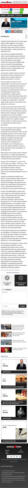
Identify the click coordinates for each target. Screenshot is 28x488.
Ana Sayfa (7, 450)
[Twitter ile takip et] (11, 456)
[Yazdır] (18, 31)
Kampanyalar (21, 451)
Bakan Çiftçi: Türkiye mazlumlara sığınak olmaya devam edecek (12, 478)
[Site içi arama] (26, 2)
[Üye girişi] (16, 456)
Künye (7, 451)
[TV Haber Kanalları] (16, 2)
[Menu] (14, 2)
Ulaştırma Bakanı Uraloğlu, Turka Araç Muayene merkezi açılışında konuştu (12, 473)
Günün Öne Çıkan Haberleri (7, 466)
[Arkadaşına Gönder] (15, 31)
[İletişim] (23, 2)
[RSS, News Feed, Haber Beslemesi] (14, 456)
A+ (26, 35)
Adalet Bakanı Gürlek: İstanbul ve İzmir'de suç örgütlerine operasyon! (13, 480)
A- (26, 37)
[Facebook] (6, 31)
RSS (21, 450)
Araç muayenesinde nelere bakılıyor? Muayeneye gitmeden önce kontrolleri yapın (13, 476)
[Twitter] (9, 31)
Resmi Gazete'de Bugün (7, 474)
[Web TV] (19, 2)
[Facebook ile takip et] (8, 456)
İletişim (7, 453)
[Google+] (12, 31)
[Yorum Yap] (21, 31)
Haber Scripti (12, 461)
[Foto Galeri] (21, 2)
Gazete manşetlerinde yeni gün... (8, 470)
